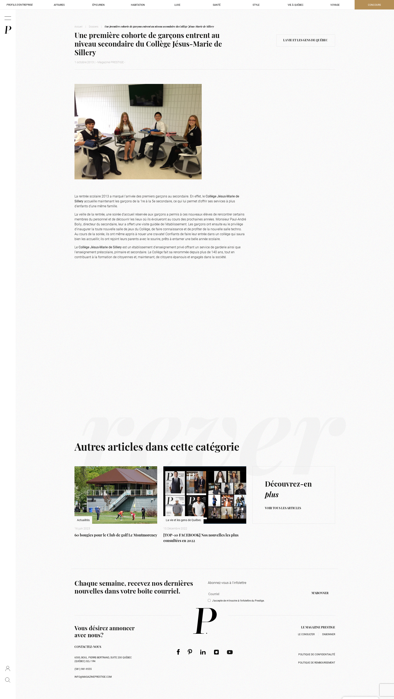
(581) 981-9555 (83, 668)
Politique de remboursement (316, 662)
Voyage (335, 4)
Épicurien (98, 4)
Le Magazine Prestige (318, 627)
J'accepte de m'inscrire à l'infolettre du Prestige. (238, 600)
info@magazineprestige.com (93, 676)
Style (256, 4)
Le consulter (306, 634)
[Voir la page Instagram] (216, 652)
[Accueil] (7, 30)
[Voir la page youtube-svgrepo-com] (230, 652)
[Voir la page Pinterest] (190, 652)
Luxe (177, 4)
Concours (374, 4)
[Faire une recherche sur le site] (7, 680)
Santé (217, 4)
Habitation (138, 4)
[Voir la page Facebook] (178, 652)
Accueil (78, 26)
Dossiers (93, 26)
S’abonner (328, 634)
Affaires (59, 4)
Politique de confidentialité (316, 654)
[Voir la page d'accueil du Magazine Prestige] (205, 621)
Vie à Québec (296, 4)
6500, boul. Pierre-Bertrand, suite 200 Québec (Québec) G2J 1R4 (103, 659)
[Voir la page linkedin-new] (203, 652)
